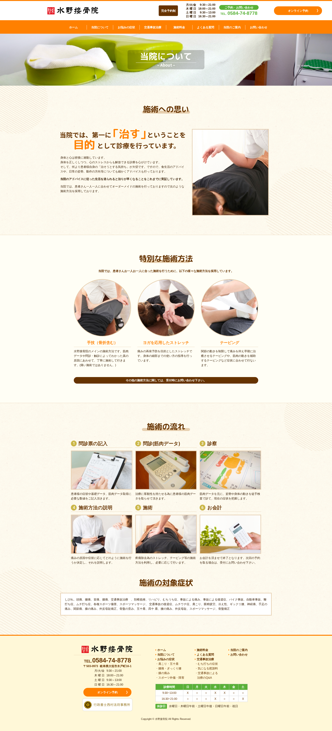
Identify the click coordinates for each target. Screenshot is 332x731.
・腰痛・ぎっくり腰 (168, 668)
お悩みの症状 (126, 27)
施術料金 (179, 27)
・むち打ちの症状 (206, 663)
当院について (100, 27)
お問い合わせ (258, 27)
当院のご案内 (232, 27)
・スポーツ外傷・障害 (169, 677)
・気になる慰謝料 (206, 668)
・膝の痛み (162, 673)
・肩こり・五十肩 (166, 663)
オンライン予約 (298, 10)
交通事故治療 (152, 27)
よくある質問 (205, 27)
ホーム (73, 27)
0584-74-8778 (242, 13)
